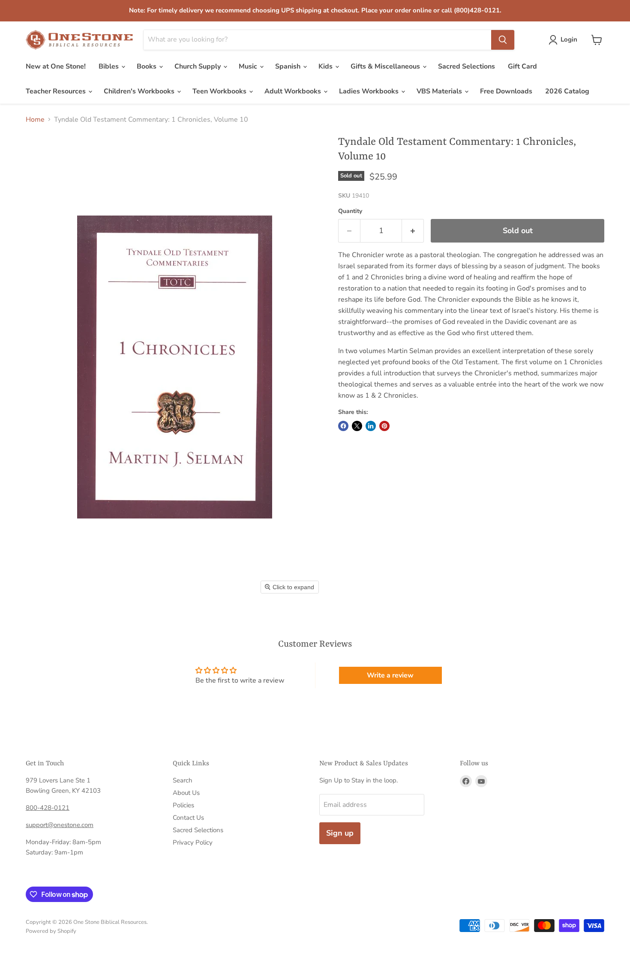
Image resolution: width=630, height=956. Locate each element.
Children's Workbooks (140, 91)
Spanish (288, 66)
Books (147, 66)
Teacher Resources (56, 91)
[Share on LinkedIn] (371, 426)
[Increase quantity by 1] (413, 231)
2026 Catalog (567, 91)
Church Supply (198, 66)
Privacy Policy (193, 842)
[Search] (502, 40)
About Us (186, 792)
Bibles (109, 66)
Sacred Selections (466, 66)
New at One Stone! (56, 66)
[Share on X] (357, 426)
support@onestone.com (59, 825)
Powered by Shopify (51, 931)
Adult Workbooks (293, 91)
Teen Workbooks (220, 91)
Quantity (350, 211)
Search (182, 780)
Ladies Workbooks (369, 91)
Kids (326, 66)
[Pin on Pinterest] (384, 426)
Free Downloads (506, 91)
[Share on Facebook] (343, 426)
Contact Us (188, 817)
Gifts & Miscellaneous (386, 66)
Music (249, 66)
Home (35, 119)
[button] (565, 40)
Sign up (340, 833)
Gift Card (522, 66)
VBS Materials (440, 91)
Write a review (390, 675)
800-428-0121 (47, 807)
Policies (183, 805)
